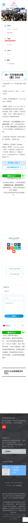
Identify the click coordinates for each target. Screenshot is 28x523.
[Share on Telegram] (19, 248)
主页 (14, 472)
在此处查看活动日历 (13, 167)
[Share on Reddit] (12, 248)
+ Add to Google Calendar (14, 268)
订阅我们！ (8, 451)
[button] (13, 325)
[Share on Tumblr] (19, 244)
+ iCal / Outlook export (14, 274)
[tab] (6, 467)
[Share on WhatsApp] (15, 248)
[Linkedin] (15, 244)
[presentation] (6, 467)
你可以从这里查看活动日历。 (13, 372)
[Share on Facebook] (8, 244)
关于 (16, 467)
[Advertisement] (14, 217)
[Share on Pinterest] (8, 248)
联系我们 (16, 470)
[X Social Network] (12, 244)
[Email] (13, 251)
